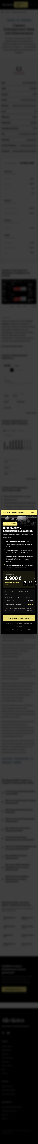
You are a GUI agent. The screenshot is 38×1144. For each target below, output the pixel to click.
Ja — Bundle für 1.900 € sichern (19, 618)
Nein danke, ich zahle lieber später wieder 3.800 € (19, 630)
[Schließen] (34, 517)
